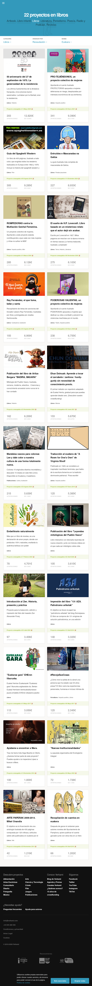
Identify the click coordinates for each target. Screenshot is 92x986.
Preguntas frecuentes (12, 909)
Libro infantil (24, 21)
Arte (27, 879)
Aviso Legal (7, 933)
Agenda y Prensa (54, 882)
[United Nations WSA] (68, 961)
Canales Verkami (54, 885)
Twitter (72, 882)
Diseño (6, 888)
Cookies (6, 938)
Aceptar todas (79, 981)
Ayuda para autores (33, 909)
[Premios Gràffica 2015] (24, 961)
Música (6, 894)
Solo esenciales (60, 981)
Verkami (46, 3)
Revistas (51, 24)
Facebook (73, 879)
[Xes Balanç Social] (46, 961)
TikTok (72, 891)
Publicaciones (31, 894)
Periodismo (59, 21)
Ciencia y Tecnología (34, 882)
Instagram (73, 888)
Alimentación (9, 879)
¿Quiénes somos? (55, 888)
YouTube (73, 885)
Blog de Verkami (54, 879)
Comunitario (8, 885)
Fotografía (7, 891)
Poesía (71, 21)
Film (27, 888)
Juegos (28, 891)
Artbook (11, 21)
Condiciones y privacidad (13, 929)
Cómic (28, 885)
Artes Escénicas (10, 882)
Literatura (46, 21)
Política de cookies (23, 982)
